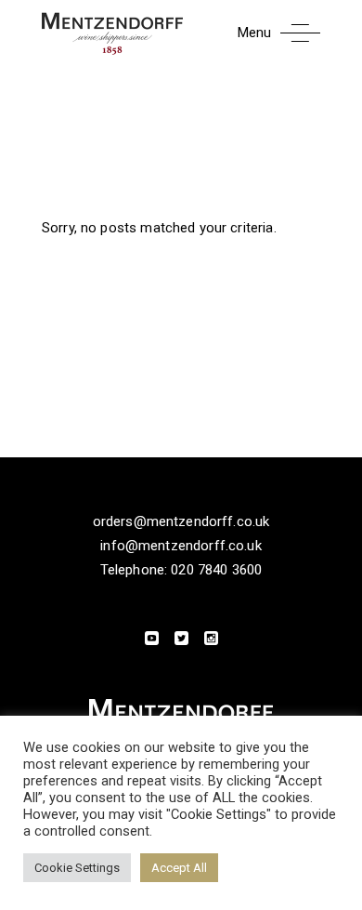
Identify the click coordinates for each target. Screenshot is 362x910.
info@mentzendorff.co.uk (180, 545)
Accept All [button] (179, 868)
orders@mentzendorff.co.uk (181, 521)
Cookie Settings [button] (77, 868)
